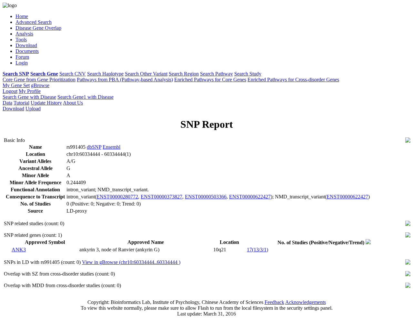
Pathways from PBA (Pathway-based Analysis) (125, 79)
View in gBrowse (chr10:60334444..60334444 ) (131, 262)
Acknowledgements (305, 302)
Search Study (247, 73)
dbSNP (94, 147)
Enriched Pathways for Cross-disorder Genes (293, 79)
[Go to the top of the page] (407, 141)
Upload (33, 108)
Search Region (184, 73)
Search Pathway (216, 73)
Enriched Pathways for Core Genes (210, 79)
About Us (73, 103)
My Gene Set (16, 85)
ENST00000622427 (250, 196)
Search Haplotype (105, 73)
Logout (10, 91)
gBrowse (40, 85)
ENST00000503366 (206, 196)
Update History (46, 103)
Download (13, 108)
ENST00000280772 (117, 196)
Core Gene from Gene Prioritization (39, 79)
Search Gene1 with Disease (85, 97)
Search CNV (72, 73)
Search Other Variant (146, 73)
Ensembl (111, 147)
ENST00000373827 (161, 196)
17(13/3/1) (257, 249)
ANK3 (19, 249)
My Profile (30, 91)
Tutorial (21, 103)
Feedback (274, 302)
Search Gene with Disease (29, 97)
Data (7, 103)
